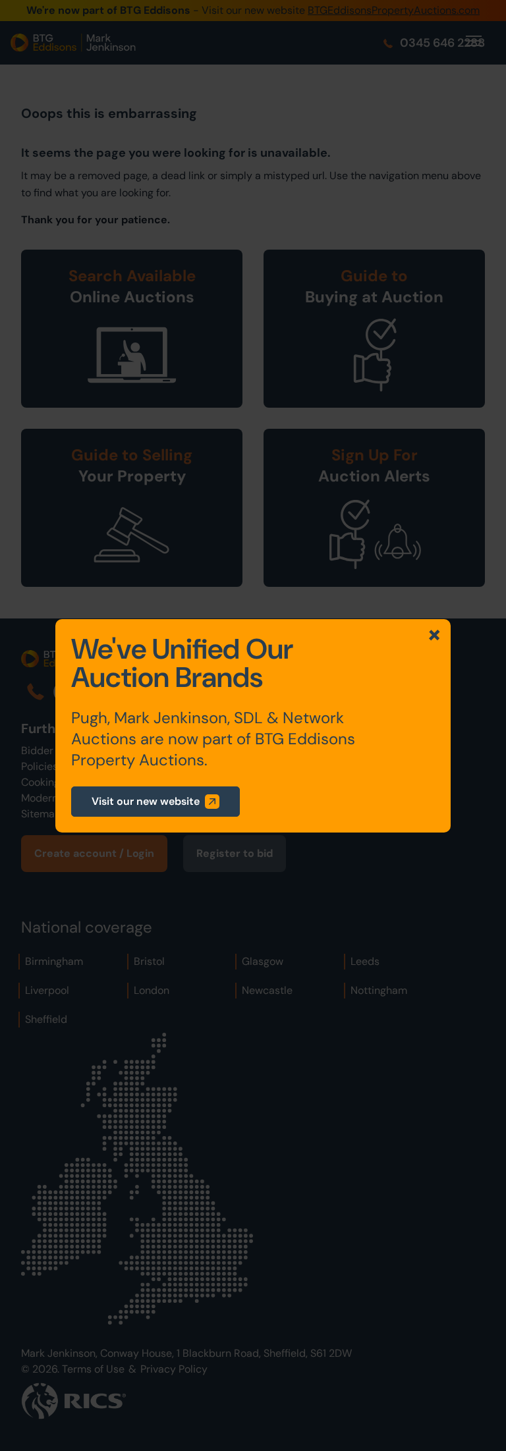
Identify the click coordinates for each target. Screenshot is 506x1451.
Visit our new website (146, 801)
